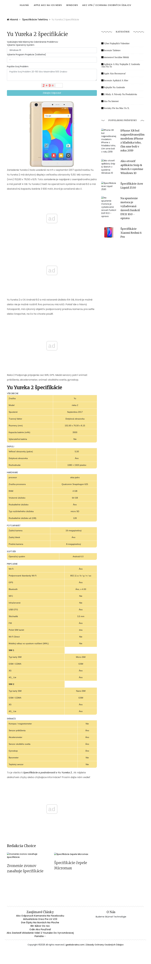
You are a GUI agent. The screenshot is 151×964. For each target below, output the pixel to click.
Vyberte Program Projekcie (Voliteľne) (26, 54)
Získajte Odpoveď (52, 92)
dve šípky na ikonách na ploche (40, 922)
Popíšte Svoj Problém (17, 66)
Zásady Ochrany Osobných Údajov (105, 944)
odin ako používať (40, 929)
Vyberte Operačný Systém (20, 44)
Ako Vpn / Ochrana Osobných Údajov (106, 5)
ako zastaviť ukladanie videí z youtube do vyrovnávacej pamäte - (40, 934)
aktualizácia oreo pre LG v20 (40, 919)
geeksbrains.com (75, 944)
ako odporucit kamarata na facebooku (40, 915)
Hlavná (24, 5)
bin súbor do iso (40, 926)
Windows (72, 5)
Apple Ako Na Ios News (48, 5)
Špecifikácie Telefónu (35, 19)
